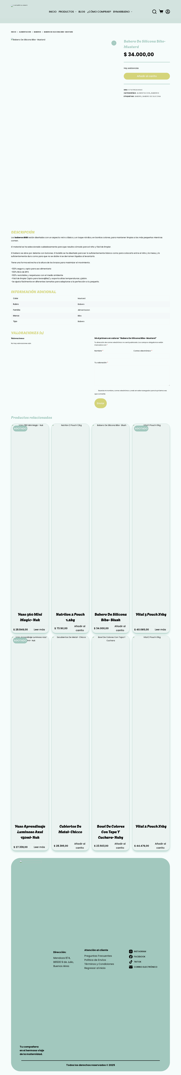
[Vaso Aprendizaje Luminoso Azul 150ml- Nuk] (30, 728)
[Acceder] (168, 11)
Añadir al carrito (147, 76)
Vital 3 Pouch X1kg (151, 614)
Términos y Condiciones (99, 964)
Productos (66, 11)
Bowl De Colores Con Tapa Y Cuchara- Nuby (110, 831)
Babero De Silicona (152, 96)
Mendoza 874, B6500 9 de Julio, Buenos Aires (63, 962)
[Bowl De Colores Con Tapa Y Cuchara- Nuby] (111, 728)
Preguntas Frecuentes (98, 956)
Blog (82, 11)
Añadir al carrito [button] (79, 628)
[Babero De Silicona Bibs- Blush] (111, 516)
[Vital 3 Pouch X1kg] (151, 516)
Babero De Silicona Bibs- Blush (111, 616)
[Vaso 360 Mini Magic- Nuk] (30, 516)
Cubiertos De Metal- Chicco (70, 828)
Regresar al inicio (95, 968)
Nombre (98, 350)
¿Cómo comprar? (99, 11)
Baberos (155, 93)
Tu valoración (101, 362)
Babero (138, 96)
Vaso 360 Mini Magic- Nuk (30, 616)
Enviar (100, 403)
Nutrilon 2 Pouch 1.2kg (70, 616)
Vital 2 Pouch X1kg (151, 826)
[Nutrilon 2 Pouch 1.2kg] (70, 516)
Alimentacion (143, 93)
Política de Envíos (95, 960)
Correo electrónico (142, 350)
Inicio (53, 11)
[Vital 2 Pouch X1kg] (151, 728)
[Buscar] (154, 12)
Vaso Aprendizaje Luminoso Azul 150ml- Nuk (30, 831)
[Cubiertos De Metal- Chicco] (70, 728)
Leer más (39, 629)
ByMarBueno (121, 11)
